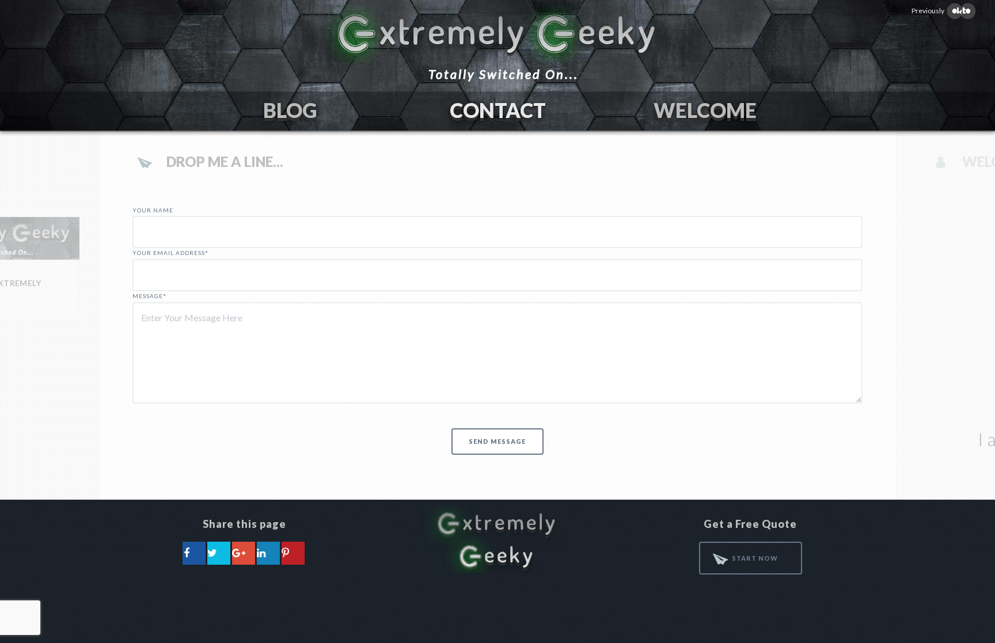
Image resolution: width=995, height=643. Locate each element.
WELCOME (705, 110)
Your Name (152, 210)
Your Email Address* (170, 252)
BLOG (290, 110)
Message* (149, 295)
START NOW (755, 558)
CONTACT (498, 110)
